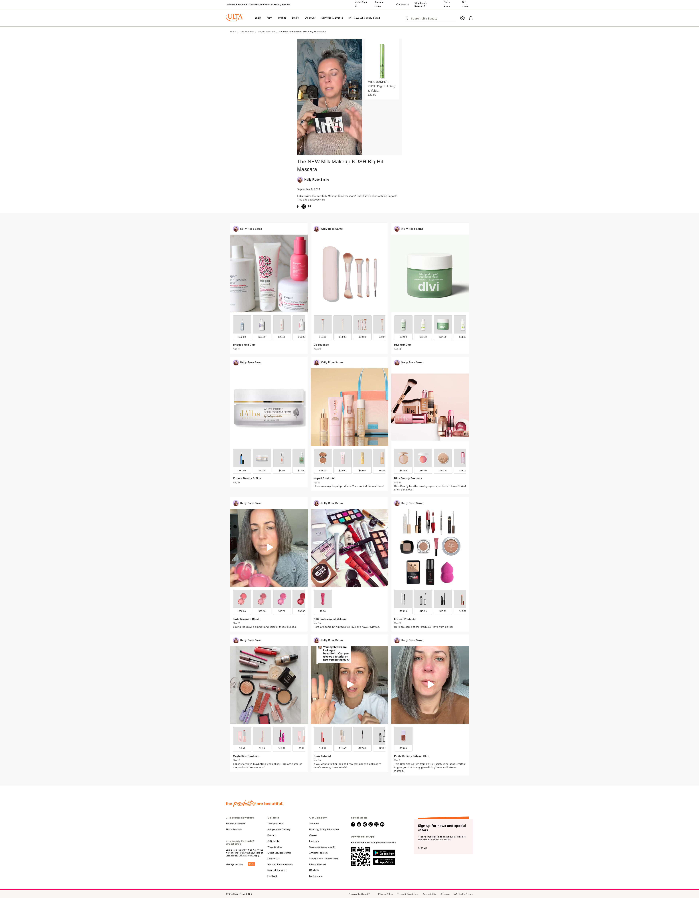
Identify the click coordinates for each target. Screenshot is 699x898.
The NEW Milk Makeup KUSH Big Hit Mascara (302, 31)
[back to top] (688, 887)
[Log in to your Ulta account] (462, 18)
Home (233, 31)
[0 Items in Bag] (471, 18)
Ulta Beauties (247, 31)
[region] (382, 97)
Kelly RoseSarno (266, 31)
